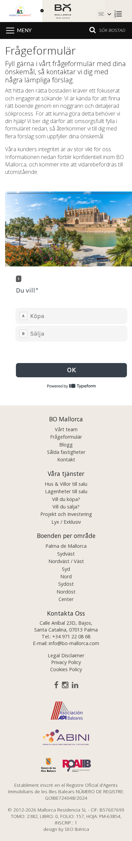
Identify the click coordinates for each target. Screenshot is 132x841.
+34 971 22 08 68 (71, 636)
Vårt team (66, 429)
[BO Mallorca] (52, 10)
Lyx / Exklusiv (66, 522)
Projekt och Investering (66, 514)
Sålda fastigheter (66, 452)
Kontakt (66, 459)
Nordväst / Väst (66, 561)
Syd (66, 569)
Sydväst (66, 553)
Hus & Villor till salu (66, 484)
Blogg (66, 444)
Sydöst (66, 584)
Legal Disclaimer (66, 655)
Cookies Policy (66, 669)
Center (66, 599)
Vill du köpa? (66, 499)
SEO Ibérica (77, 829)
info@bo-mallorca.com (74, 643)
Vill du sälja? (66, 506)
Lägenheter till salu (66, 491)
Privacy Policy (66, 662)
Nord (66, 576)
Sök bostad (112, 30)
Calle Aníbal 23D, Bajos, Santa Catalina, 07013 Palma (66, 626)
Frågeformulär (66, 437)
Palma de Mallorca (66, 546)
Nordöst (66, 591)
